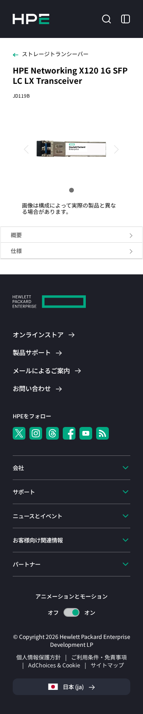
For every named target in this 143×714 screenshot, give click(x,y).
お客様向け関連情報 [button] (38, 540)
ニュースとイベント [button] (37, 516)
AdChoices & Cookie (54, 665)
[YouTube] (85, 433)
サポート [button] (24, 491)
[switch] (71, 612)
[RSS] (102, 433)
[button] (106, 18)
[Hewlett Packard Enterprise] (31, 19)
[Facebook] (69, 433)
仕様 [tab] (16, 251)
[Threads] (52, 433)
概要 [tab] (16, 235)
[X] (19, 433)
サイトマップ (107, 665)
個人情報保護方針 (38, 657)
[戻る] (30, 149)
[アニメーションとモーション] (71, 612)
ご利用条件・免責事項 (99, 657)
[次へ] (113, 149)
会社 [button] (18, 467)
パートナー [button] (27, 564)
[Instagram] (35, 433)
